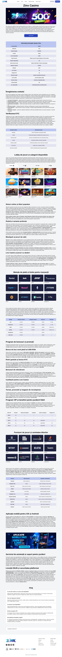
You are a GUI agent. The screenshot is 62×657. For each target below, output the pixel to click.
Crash (37, 165)
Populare (11, 165)
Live (24, 165)
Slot (49, 165)
